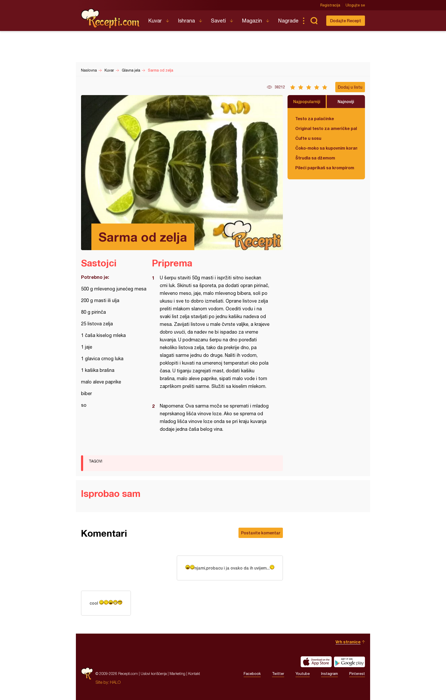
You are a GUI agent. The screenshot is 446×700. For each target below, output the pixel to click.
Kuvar (155, 21)
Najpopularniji (306, 101)
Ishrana (186, 21)
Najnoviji (346, 101)
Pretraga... (313, 20)
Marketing (177, 673)
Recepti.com (110, 19)
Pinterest (357, 674)
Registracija (330, 5)
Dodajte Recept (345, 20)
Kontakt (194, 673)
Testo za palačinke (314, 118)
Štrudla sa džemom (315, 157)
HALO (115, 682)
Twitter (278, 674)
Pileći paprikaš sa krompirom (324, 167)
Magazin (252, 21)
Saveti (218, 21)
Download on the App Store (316, 661)
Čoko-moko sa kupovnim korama (326, 147)
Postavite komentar (260, 532)
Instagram (329, 674)
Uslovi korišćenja (154, 673)
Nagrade (288, 21)
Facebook (252, 674)
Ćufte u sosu (308, 138)
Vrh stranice (348, 641)
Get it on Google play (349, 661)
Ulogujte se (355, 5)
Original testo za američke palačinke (326, 128)
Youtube (303, 674)
